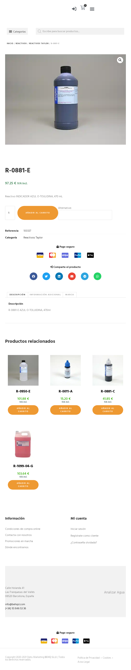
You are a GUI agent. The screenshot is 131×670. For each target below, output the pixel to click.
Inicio (10, 43)
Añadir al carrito (38, 212)
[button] (92, 8)
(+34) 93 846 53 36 (15, 608)
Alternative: (65, 208)
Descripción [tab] (17, 294)
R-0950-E (23, 391)
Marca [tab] (69, 294)
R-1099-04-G (23, 466)
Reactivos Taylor (39, 43)
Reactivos (21, 43)
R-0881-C (108, 391)
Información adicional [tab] (45, 294)
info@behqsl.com (15, 604)
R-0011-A (65, 391)
